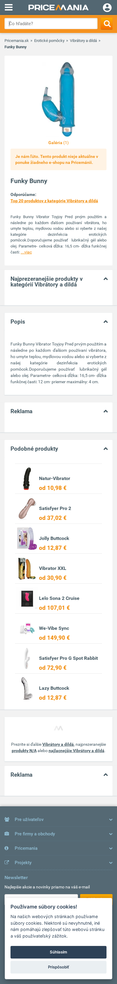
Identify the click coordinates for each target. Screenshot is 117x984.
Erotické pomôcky (49, 40)
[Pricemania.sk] (58, 7)
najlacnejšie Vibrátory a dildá (76, 750)
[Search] (106, 23)
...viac (26, 252)
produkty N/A (24, 750)
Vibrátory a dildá (83, 40)
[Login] (107, 8)
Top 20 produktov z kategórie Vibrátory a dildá (54, 200)
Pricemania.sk (16, 40)
